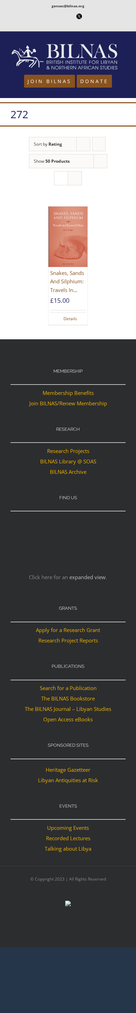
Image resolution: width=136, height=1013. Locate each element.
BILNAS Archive (68, 471)
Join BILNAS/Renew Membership (68, 403)
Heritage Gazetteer (68, 769)
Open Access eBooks (68, 719)
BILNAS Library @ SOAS (68, 461)
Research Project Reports (68, 640)
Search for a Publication (68, 687)
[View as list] (75, 178)
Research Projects (68, 450)
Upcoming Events (68, 827)
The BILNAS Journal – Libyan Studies (68, 708)
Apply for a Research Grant (68, 629)
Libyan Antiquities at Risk (68, 780)
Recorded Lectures (68, 838)
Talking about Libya (68, 848)
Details (70, 319)
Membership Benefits (68, 392)
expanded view (87, 577)
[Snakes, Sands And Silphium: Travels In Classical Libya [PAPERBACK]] (67, 236)
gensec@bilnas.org (68, 5)
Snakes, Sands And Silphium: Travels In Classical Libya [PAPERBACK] (67, 289)
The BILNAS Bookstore (68, 698)
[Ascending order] (99, 144)
